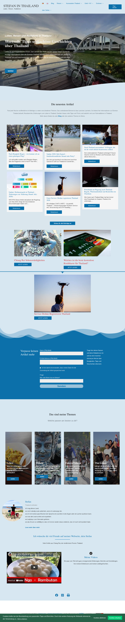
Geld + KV (88, 3)
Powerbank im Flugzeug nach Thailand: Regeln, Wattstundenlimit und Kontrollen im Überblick (100, 191)
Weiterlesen (16, 166)
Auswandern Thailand (73, 3)
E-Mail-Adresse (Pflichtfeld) (48, 358)
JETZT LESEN (23, 264)
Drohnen (99, 3)
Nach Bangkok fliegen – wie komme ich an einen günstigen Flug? (24, 155)
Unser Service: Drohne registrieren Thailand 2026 (62, 199)
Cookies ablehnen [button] (100, 618)
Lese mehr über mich (32, 527)
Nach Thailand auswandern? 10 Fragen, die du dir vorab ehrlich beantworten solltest (99, 148)
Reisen (59, 3)
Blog (52, 3)
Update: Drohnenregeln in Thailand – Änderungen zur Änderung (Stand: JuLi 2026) (23, 194)
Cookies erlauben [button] (115, 618)
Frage (50, 376)
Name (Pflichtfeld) (45, 350)
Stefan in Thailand (21, 5)
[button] (115, 6)
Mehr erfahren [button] (22, 619)
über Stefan (45, 10)
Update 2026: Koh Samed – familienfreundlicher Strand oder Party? (61, 155)
